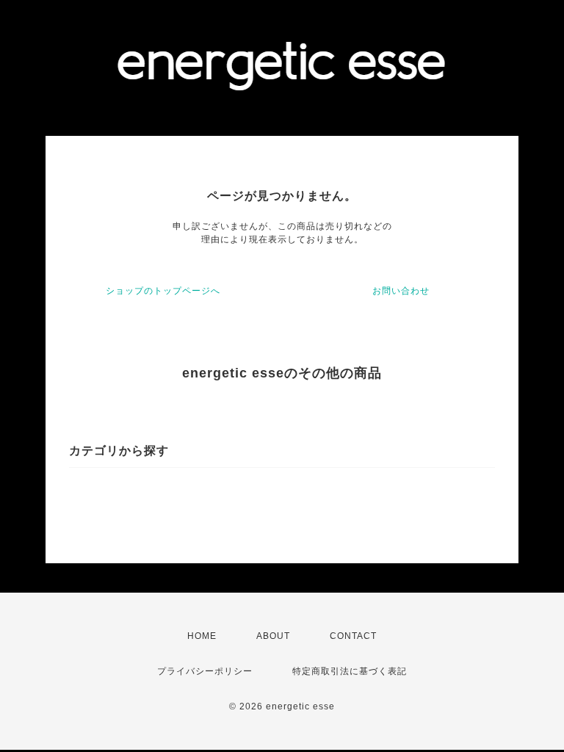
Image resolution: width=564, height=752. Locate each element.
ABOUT (273, 636)
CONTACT (353, 636)
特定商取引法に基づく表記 (349, 671)
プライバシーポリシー (205, 671)
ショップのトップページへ (163, 291)
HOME (202, 636)
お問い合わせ (401, 291)
